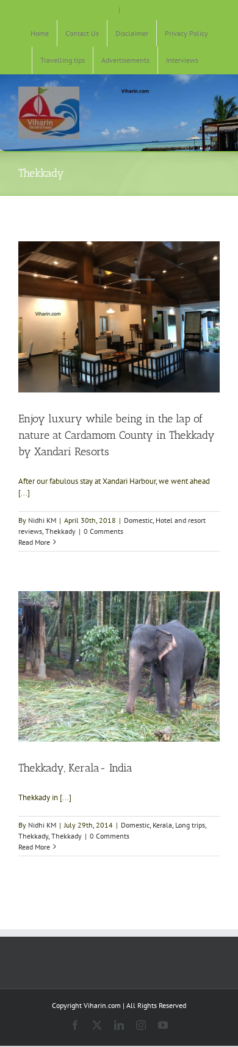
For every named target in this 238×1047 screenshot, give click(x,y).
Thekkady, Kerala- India (75, 768)
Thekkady (60, 531)
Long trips (190, 824)
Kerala (162, 824)
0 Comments (103, 531)
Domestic (138, 520)
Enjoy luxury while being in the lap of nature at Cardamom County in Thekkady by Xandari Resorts (116, 435)
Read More (34, 542)
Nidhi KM (42, 520)
